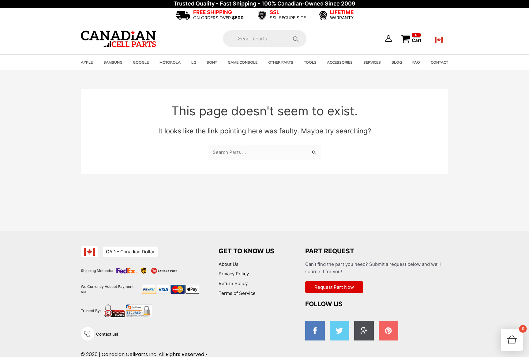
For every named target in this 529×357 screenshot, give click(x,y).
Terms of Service (237, 293)
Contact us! (107, 334)
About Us (228, 264)
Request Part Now (334, 287)
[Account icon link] (388, 38)
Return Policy (233, 283)
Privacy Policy (234, 274)
